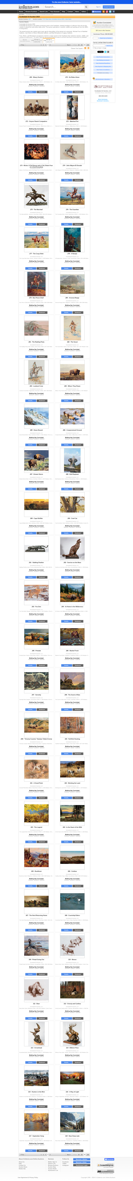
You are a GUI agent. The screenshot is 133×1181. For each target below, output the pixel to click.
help (63, 11)
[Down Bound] (36, 416)
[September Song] (36, 1122)
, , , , (56, 19)
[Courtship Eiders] (72, 901)
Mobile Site (22, 1168)
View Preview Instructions (103, 57)
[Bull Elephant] (72, 460)
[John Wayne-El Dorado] (72, 152)
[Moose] (72, 946)
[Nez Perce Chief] (36, 284)
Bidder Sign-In (52, 1162)
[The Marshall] (36, 196)
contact (70, 11)
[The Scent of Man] (72, 681)
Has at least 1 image (100, 48)
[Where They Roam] (72, 372)
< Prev (22, 45)
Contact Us (22, 1165)
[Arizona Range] (72, 284)
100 (88, 45)
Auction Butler (52, 1168)
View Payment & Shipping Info (103, 66)
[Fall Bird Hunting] (72, 725)
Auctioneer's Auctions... (103, 100)
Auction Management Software (106, 1173)
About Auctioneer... (103, 99)
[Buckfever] (36, 857)
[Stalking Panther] (36, 549)
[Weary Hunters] (36, 63)
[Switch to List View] (88, 48)
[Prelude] (36, 637)
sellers (83, 11)
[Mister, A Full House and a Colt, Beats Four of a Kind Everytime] (36, 152)
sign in (98, 7)
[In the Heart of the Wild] (72, 813)
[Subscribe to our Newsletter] (96, 11)
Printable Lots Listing (103, 72)
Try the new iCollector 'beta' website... (66, 2)
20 (81, 45)
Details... (30, 92)
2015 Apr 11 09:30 (36, 40)
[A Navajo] (72, 240)
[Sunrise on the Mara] (72, 549)
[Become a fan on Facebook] (113, 11)
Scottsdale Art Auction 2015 (46, 14)
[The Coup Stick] (36, 240)
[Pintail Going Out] (36, 946)
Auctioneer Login (82, 1165)
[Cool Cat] (72, 504)
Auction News (23, 1167)
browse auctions (31, 11)
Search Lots (51, 1163)
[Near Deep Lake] (72, 1122)
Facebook (65, 1162)
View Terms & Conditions (103, 69)
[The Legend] (36, 813)
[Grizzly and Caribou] (72, 990)
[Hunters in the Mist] (36, 1078)
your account (54, 11)
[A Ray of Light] (72, 1078)
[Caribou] (72, 857)
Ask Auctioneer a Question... (103, 79)
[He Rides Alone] (72, 63)
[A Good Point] (36, 769)
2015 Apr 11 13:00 (49, 41)
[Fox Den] (36, 593)
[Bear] (36, 990)
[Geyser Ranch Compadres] (36, 107)
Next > (69, 45)
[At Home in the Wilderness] (72, 593)
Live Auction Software (108, 1167)
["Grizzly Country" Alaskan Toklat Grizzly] (36, 725)
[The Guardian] (72, 196)
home (21, 11)
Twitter (64, 1163)
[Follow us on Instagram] (107, 11)
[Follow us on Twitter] (110, 11)
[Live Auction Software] (105, 1166)
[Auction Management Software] (105, 1172)
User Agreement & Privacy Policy (28, 1177)
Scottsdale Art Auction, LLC (103, 91)
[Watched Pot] (72, 107)
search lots (44, 11)
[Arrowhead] (36, 1034)
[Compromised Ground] (72, 416)
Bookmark (42, 92)
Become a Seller (81, 1162)
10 (78, 45)
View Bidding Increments (103, 60)
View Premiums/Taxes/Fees (103, 63)
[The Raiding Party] (36, 328)
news (77, 11)
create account (108, 7)
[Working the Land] (72, 769)
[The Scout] (72, 328)
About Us (21, 1162)
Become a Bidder (81, 1159)
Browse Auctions (53, 1165)
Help (20, 1163)
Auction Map (52, 1167)
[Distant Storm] (36, 460)
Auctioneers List (53, 1170)
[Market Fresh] (72, 637)
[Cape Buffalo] (36, 504)
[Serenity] (36, 681)
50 (84, 45)
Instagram (65, 1165)
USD (29, 19)
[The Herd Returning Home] (36, 901)
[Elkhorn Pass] (72, 1034)
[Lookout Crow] (36, 372)
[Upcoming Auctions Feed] (103, 11)
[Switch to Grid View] (85, 48)
